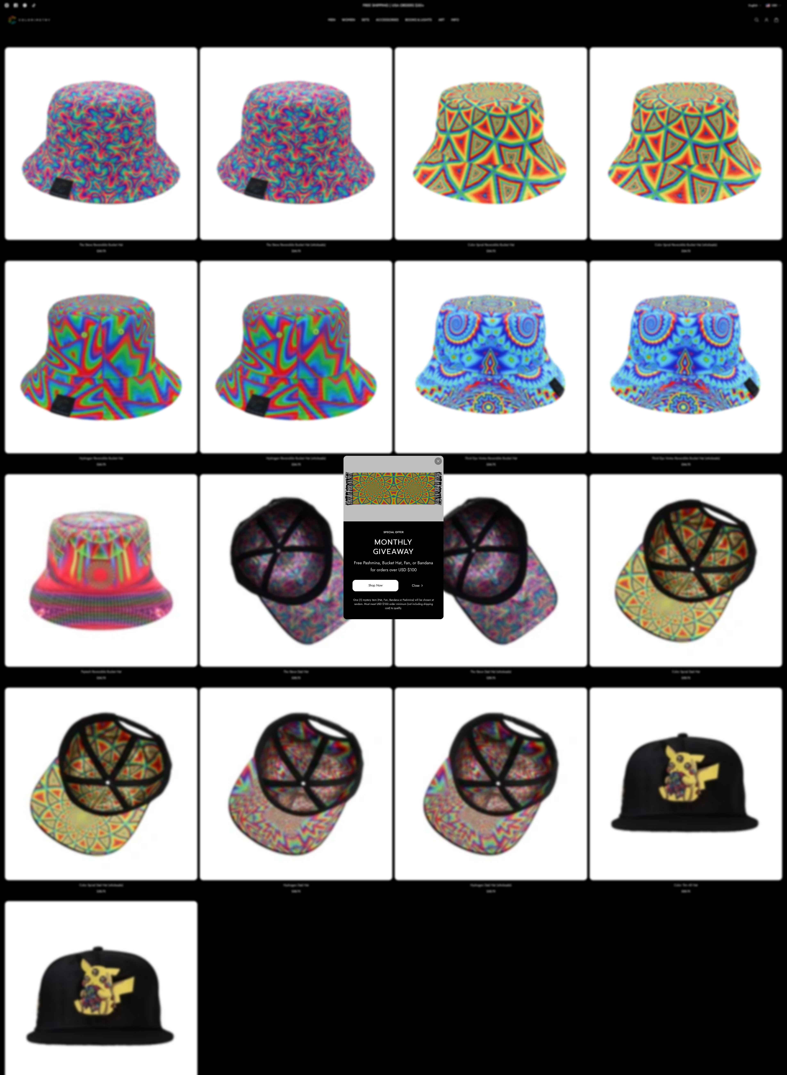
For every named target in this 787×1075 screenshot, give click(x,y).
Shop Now (375, 585)
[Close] (438, 461)
